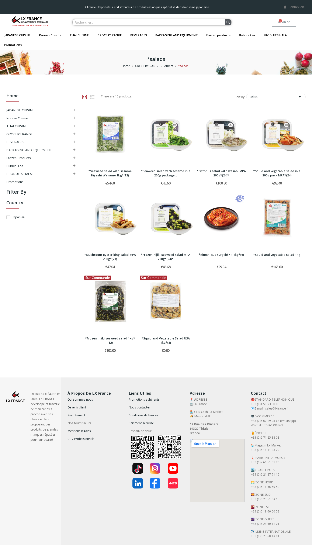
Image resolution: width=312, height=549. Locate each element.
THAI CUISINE (79, 35)
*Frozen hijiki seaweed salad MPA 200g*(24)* (165, 257)
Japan (18, 217)
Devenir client (76, 407)
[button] (284, 22)
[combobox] (146, 22)
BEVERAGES (138, 35)
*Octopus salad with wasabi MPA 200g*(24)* (221, 173)
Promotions (13, 45)
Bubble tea (247, 35)
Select (276, 96)
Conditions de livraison (144, 415)
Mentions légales (79, 431)
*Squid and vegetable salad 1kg (276, 255)
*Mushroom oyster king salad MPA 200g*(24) (110, 257)
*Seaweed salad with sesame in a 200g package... (165, 173)
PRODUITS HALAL (276, 35)
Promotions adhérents (144, 399)
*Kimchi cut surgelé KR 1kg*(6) (221, 255)
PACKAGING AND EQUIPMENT (176, 35)
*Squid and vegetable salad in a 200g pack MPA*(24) (277, 173)
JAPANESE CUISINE (17, 35)
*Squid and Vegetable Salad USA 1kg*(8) (166, 340)
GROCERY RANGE (109, 35)
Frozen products (218, 35)
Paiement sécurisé (141, 423)
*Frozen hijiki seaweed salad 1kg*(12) (110, 340)
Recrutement (76, 415)
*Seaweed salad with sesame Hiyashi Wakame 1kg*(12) (110, 173)
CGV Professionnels (80, 439)
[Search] (228, 22)
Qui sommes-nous (80, 399)
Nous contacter (139, 407)
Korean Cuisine (50, 35)
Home (12, 96)
